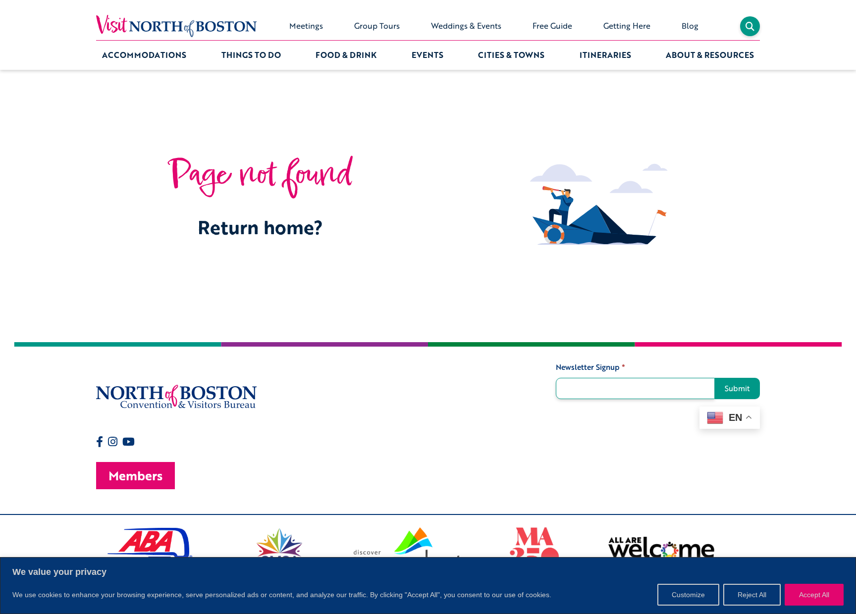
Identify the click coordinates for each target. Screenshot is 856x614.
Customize (688, 595)
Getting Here (626, 25)
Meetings (306, 25)
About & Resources (710, 55)
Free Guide (552, 25)
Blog (690, 25)
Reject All (752, 595)
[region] (428, 585)
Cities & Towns (511, 55)
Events (427, 55)
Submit (737, 388)
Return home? (260, 227)
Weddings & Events (466, 25)
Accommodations (144, 55)
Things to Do (251, 55)
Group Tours (377, 25)
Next (767, 552)
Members (135, 475)
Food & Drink (346, 55)
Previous (89, 552)
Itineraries (605, 55)
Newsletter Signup (590, 367)
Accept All (814, 595)
